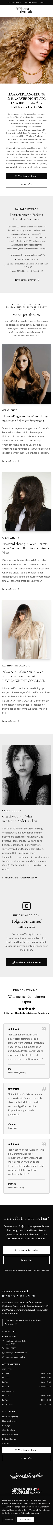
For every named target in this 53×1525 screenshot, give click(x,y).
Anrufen (28, 184)
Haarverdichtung (9, 1421)
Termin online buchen (28, 176)
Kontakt (6, 1443)
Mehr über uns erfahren (25, 279)
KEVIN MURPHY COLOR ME (34, 2)
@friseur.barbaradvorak (28, 962)
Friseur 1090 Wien (10, 1434)
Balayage (6, 1425)
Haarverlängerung (10, 1416)
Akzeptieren (25, 1519)
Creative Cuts (8, 1430)
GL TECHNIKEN (14, 2)
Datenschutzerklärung (31, 1513)
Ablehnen (9, 1519)
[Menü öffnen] (48, 10)
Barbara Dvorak (9, 1439)
